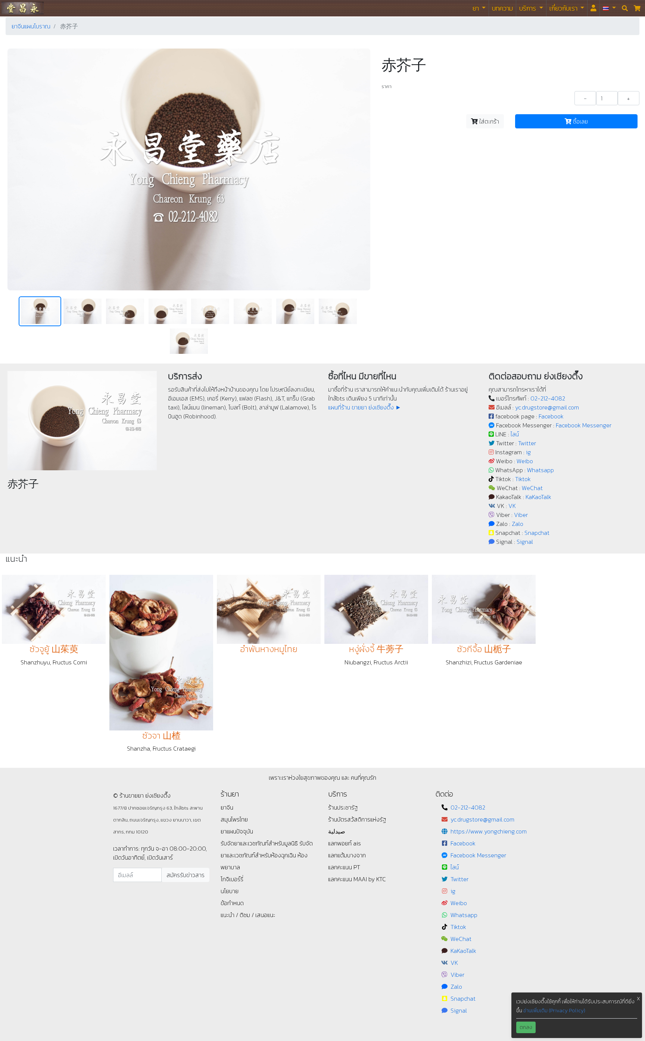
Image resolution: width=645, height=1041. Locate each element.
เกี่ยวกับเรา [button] (564, 8)
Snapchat (536, 532)
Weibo (525, 460)
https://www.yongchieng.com (489, 831)
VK (512, 505)
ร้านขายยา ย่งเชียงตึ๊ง (22, 8)
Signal (525, 541)
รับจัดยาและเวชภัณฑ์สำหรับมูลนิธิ (260, 843)
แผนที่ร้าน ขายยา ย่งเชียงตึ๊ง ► (364, 407)
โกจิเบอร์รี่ (232, 879)
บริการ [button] (528, 8)
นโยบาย (230, 890)
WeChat (532, 487)
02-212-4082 (547, 398)
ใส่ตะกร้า (488, 121)
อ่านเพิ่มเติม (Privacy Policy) (554, 1010)
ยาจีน (227, 807)
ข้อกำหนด (232, 902)
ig (528, 452)
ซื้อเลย (579, 121)
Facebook (551, 416)
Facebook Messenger (583, 425)
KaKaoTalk (538, 496)
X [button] (638, 999)
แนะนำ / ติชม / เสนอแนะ (248, 914)
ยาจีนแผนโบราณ (31, 26)
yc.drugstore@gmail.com (547, 407)
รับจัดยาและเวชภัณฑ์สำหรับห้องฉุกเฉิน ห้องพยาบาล (267, 855)
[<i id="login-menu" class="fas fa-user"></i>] (593, 8)
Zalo (517, 523)
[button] (609, 8)
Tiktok (523, 478)
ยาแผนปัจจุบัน (237, 831)
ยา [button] (476, 8)
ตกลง (526, 1027)
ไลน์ (515, 434)
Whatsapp (540, 469)
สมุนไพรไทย (234, 819)
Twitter (527, 443)
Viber (521, 514)
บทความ (502, 8)
